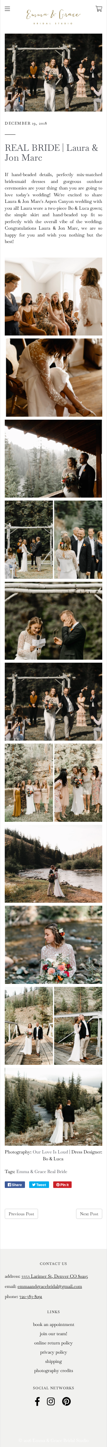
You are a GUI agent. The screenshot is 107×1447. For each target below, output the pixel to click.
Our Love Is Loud (50, 1152)
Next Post (89, 1213)
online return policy (53, 1343)
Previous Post (21, 1213)
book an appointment (53, 1324)
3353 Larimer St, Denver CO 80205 (54, 1276)
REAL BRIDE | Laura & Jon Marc (51, 152)
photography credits (53, 1370)
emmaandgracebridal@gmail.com (50, 1286)
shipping (53, 1361)
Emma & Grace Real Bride (41, 1171)
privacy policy (53, 1352)
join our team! (53, 1333)
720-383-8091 (30, 1296)
